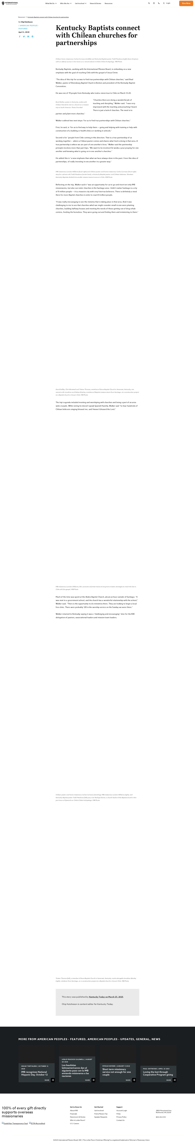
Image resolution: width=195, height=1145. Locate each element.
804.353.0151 (161, 1117)
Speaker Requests (100, 1117)
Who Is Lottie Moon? (77, 1120)
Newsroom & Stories (77, 1117)
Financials (73, 1114)
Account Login (121, 1111)
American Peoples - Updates (111, 1039)
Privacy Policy (121, 1117)
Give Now (186, 3)
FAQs (118, 1114)
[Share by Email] (28, 36)
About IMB (74, 1111)
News (156, 1039)
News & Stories (95, 3)
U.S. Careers (74, 1124)
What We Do (50, 3)
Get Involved (79, 3)
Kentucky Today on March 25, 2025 (106, 996)
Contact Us (120, 1120)
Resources (108, 3)
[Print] (32, 36)
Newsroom (21, 17)
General (143, 1039)
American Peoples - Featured (61, 1039)
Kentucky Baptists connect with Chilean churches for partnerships (48, 17)
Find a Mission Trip (100, 1114)
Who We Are (64, 3)
